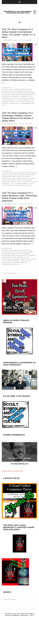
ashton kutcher (19, 89)
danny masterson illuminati (20, 92)
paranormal (6, 98)
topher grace (14, 103)
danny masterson (24, 174)
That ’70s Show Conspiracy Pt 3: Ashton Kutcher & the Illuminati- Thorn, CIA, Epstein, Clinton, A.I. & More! (18, 33)
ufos (3, 105)
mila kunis (5, 257)
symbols (31, 98)
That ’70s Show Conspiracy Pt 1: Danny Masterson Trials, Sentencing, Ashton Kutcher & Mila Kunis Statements (19, 197)
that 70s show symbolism (25, 101)
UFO (33, 103)
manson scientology (9, 180)
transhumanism (25, 103)
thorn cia (5, 103)
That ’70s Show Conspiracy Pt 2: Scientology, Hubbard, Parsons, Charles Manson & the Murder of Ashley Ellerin (17, 117)
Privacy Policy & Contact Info (12, 471)
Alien (6, 89)
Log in (32, 615)
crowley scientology (9, 174)
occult (29, 96)
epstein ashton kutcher (10, 96)
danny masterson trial (27, 94)
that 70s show (7, 100)
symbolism (24, 98)
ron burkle (15, 98)
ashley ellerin (19, 172)
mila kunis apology (16, 257)
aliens (10, 89)
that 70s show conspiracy (21, 100)
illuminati (23, 96)
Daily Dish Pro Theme (25, 613)
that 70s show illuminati (19, 183)
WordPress (24, 615)
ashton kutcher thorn (19, 91)
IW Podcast (8, 87)
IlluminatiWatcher (19, 12)
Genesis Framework (12, 615)
